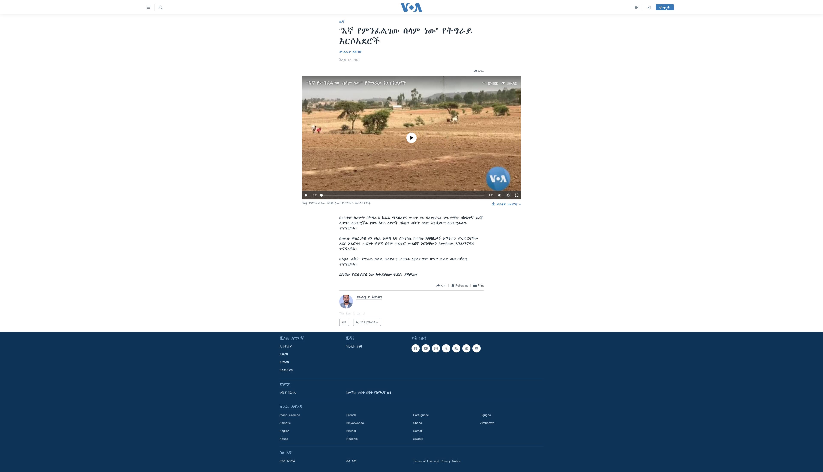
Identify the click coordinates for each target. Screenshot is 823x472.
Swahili (418, 439)
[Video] (636, 7)
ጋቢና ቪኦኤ (287, 393)
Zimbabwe (487, 423)
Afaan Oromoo (289, 415)
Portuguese (421, 415)
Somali (417, 431)
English (284, 431)
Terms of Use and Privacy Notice (437, 461)
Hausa (283, 439)
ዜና (342, 21)
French (351, 415)
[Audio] (649, 7)
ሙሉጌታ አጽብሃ (350, 52)
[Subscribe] (476, 348)
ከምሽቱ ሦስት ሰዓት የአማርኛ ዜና (369, 393)
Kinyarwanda (355, 423)
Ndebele (352, 439)
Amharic (285, 423)
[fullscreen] (516, 195)
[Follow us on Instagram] (436, 348)
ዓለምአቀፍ (286, 370)
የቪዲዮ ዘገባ (353, 346)
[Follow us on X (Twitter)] (446, 348)
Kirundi (351, 431)
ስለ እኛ (351, 461)
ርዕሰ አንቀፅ (287, 461)
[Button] (479, 71)
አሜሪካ (284, 362)
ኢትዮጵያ (285, 346)
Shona (417, 423)
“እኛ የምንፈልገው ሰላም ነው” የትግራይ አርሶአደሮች (356, 83)
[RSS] (456, 348)
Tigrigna (485, 415)
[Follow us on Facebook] (416, 348)
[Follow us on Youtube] (426, 348)
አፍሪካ (283, 354)
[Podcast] (466, 348)
